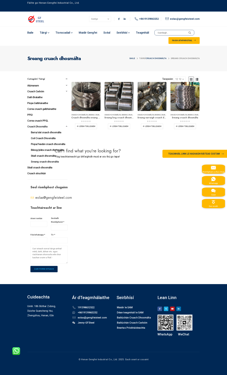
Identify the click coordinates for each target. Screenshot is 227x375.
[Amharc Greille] (191, 79)
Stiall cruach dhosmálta (43, 155)
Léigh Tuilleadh (87, 126)
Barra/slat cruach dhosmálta (46, 132)
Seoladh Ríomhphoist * (57, 220)
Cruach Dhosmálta (79, 115)
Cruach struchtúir (36, 173)
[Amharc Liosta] (197, 79)
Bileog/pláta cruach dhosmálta (47, 150)
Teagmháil (142, 32)
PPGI (29, 114)
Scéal (106, 32)
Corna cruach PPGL (37, 120)
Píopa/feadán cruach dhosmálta (48, 144)
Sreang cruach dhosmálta (99, 115)
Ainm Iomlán (36, 218)
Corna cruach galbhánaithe (41, 109)
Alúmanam (33, 85)
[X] (166, 309)
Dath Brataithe (34, 97)
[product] (86, 96)
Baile (30, 32)
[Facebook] (160, 309)
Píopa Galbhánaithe (37, 103)
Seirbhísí (121, 32)
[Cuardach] (189, 32)
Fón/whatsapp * (37, 235)
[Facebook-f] (119, 19)
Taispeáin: (167, 78)
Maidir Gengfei (88, 32)
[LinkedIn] (178, 309)
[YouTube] (172, 309)
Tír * (53, 235)
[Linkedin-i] (125, 19)
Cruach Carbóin (35, 91)
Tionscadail (62, 32)
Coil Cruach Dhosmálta (43, 138)
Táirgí (43, 32)
